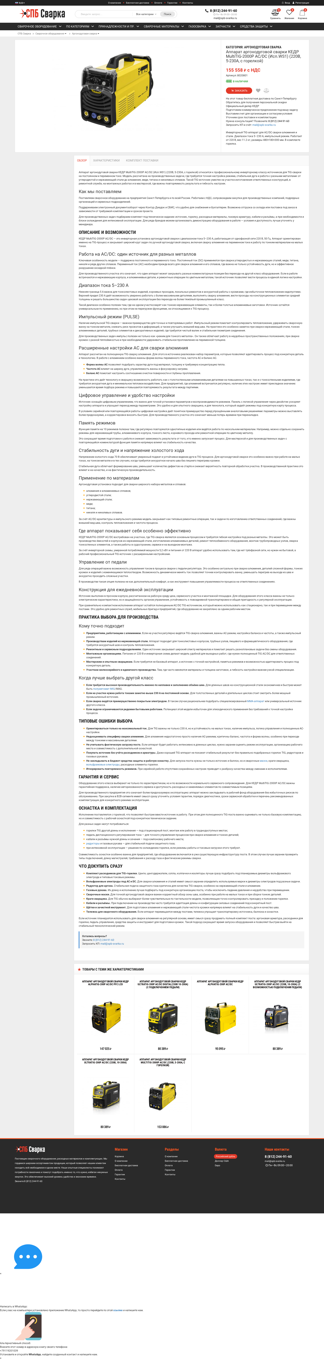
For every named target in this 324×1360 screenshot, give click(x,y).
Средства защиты (254, 26)
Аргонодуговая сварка (84, 33)
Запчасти (223, 26)
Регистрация (302, 3)
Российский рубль (225, 1156)
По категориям (77, 26)
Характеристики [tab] (106, 160)
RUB (20, 3)
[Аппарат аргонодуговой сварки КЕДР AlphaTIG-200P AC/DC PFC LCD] (105, 1017)
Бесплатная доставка (137, 3)
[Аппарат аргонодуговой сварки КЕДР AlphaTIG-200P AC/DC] (220, 1017)
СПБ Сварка (24, 33)
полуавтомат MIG (104, 688)
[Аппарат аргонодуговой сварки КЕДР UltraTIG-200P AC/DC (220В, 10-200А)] (105, 1096)
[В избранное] (258, 90)
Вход (287, 3)
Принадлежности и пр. (116, 26)
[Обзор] (94, 1040)
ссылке (118, 1310)
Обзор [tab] (82, 160)
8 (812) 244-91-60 (278, 121)
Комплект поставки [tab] (142, 160)
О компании (114, 3)
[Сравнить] (266, 90)
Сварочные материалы (161, 26)
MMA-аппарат (255, 701)
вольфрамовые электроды (103, 764)
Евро (217, 1165)
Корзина (119, 1156)
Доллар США (222, 1161)
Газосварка (197, 26)
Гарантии (172, 3)
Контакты (187, 3)
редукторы (93, 843)
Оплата (158, 3)
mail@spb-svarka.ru (225, 18)
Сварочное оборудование (37, 26)
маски (263, 760)
